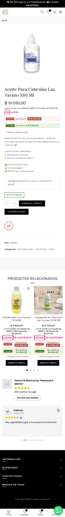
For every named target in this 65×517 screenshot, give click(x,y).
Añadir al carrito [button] (16, 363)
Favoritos (50, 10)
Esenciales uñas (25, 249)
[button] (58, 510)
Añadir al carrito (32, 203)
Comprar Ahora (16, 211)
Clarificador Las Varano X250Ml (16, 319)
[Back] (4, 20)
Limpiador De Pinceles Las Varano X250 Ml (48, 319)
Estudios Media (32, 503)
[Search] (42, 12)
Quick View (28, 288)
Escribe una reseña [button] (27, 397)
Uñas (51, 249)
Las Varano (41, 249)
